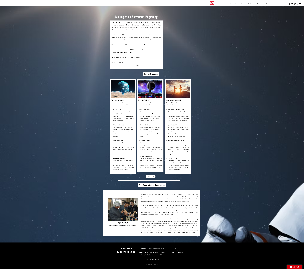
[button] (237, 4)
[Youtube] (300, 4)
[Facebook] (287, 4)
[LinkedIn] (297, 4)
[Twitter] (292, 4)
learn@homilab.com (154, 259)
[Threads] (295, 4)
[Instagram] (289, 4)
